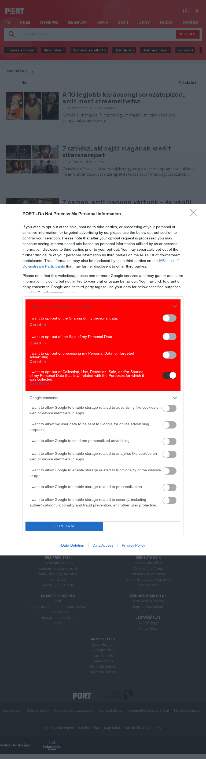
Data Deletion (72, 545)
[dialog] (103, 379)
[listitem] (103, 306)
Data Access (103, 545)
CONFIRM (64, 526)
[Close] (195, 214)
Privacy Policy (133, 545)
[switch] (169, 318)
